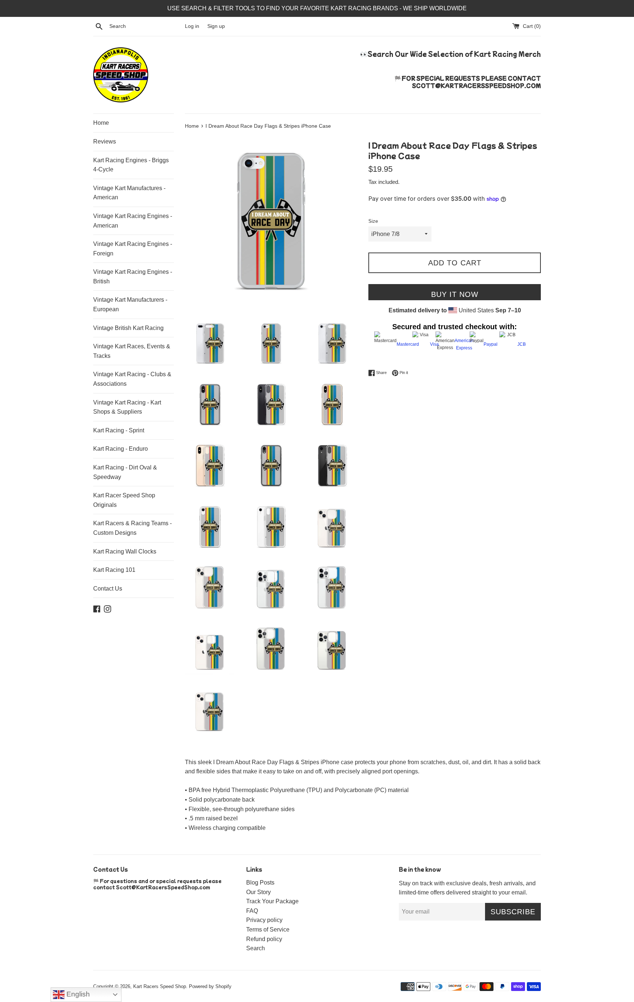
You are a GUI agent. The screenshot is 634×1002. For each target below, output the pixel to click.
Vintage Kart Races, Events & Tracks (131, 351)
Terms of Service (267, 929)
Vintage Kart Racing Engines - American (132, 221)
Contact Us (107, 588)
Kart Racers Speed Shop (159, 986)
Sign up (216, 26)
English (77, 994)
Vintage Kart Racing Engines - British (132, 276)
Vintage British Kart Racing (128, 328)
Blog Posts (260, 882)
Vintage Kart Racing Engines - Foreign (132, 249)
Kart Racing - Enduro (120, 449)
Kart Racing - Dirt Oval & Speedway (125, 472)
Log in (192, 26)
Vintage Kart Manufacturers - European (130, 304)
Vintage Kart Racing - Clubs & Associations (132, 379)
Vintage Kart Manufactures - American (129, 193)
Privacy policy (264, 920)
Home (101, 123)
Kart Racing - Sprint (118, 430)
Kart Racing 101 (114, 570)
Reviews (104, 141)
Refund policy (264, 939)
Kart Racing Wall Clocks (124, 551)
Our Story (258, 892)
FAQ (252, 911)
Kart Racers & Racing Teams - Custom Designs (132, 528)
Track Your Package (272, 901)
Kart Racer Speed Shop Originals (124, 500)
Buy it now (454, 294)
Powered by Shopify (210, 986)
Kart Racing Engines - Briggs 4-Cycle (131, 165)
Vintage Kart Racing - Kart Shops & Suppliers (127, 407)
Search (255, 948)
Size (373, 221)
